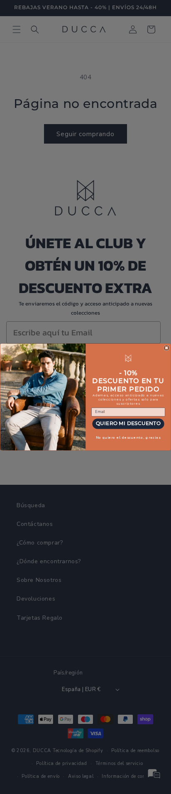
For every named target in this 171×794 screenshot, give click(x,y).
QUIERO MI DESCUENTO (128, 423)
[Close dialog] (166, 348)
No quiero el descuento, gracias (128, 437)
